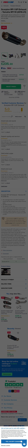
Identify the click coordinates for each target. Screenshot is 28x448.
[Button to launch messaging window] (24, 444)
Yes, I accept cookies (13, 441)
